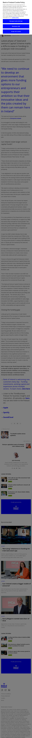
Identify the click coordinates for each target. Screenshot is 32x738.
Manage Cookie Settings (16, 21)
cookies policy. (15, 17)
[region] (16, 17)
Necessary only (16, 26)
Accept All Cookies (16, 31)
